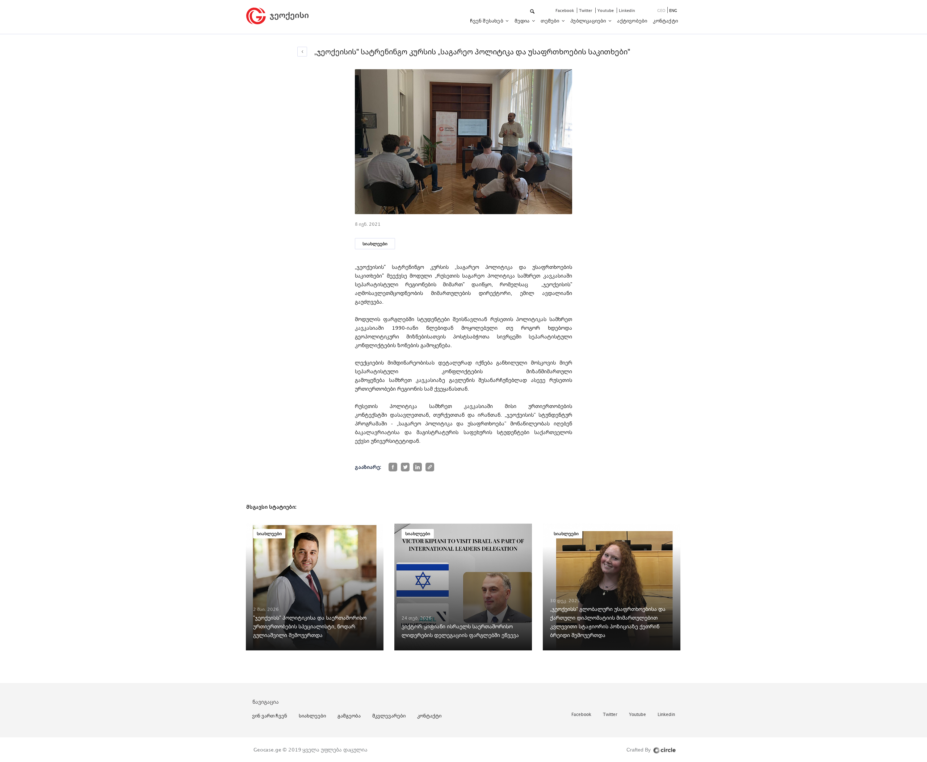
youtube (606, 10)
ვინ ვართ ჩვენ (269, 715)
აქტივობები (632, 20)
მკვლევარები (389, 715)
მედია (523, 20)
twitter (586, 10)
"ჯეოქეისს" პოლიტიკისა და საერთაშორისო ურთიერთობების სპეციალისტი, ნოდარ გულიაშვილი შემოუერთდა (309, 626)
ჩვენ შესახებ (487, 20)
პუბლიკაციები (588, 20)
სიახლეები (374, 244)
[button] (533, 11)
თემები (550, 20)
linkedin (627, 10)
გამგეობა (349, 715)
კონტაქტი (665, 20)
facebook (565, 10)
